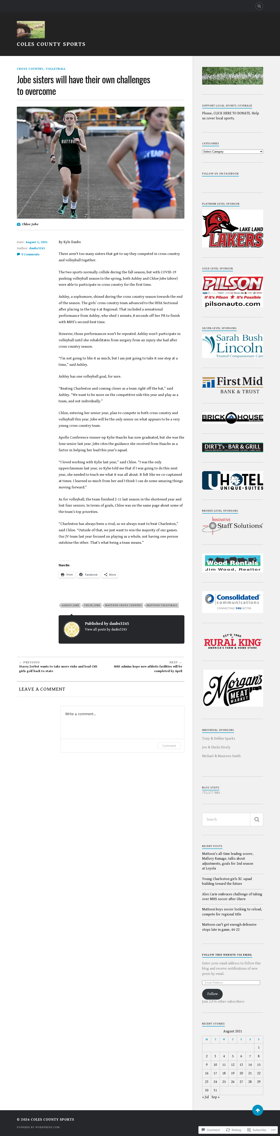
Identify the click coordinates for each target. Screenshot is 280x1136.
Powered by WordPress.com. (38, 1127)
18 (224, 1073)
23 (206, 1082)
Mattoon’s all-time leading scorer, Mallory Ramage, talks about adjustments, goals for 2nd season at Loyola (227, 861)
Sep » (216, 1097)
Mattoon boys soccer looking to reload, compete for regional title (232, 911)
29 (259, 1082)
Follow (212, 994)
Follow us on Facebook (220, 173)
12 (232, 1065)
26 (232, 1082)
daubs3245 (37, 248)
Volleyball (56, 69)
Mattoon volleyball (162, 605)
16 (206, 1073)
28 (250, 1082)
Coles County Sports (51, 44)
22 (259, 1073)
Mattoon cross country (123, 605)
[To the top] (257, 1110)
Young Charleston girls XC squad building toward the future (227, 881)
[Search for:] (232, 819)
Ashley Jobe (70, 605)
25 (224, 1082)
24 (215, 1082)
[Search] (259, 6)
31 (215, 1090)
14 (250, 1065)
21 (250, 1073)
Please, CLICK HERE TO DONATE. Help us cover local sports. (230, 115)
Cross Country (30, 69)
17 (215, 1073)
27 (241, 1082)
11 (224, 1065)
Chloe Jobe (92, 605)
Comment (169, 745)
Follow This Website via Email (227, 955)
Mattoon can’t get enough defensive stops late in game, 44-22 (229, 927)
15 (259, 1065)
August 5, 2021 (37, 242)
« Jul (205, 1097)
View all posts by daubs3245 (106, 629)
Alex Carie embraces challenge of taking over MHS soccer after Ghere (232, 896)
